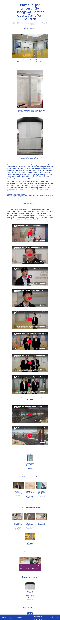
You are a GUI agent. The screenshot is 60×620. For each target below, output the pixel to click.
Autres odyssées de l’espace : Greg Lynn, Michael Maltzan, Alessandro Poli (29, 525)
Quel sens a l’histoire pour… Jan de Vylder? (18, 492)
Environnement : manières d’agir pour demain (41, 523)
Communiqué (32, 28)
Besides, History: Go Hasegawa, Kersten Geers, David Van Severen (30, 466)
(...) (41, 619)
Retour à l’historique (30, 608)
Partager (26, 28)
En (57, 617)
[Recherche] (52, 617)
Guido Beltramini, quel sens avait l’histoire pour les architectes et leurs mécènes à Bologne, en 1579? (30, 495)
